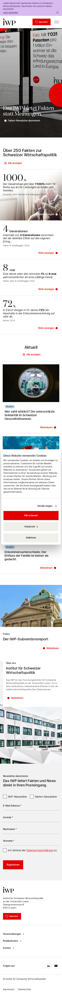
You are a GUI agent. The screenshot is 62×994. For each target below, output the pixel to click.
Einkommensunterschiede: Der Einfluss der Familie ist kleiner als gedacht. (26, 555)
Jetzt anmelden (10, 12)
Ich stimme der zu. (32, 850)
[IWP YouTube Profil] (56, 966)
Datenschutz (24, 989)
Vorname (9, 840)
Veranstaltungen (12, 934)
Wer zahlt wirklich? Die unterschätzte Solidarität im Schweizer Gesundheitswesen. (30, 415)
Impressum (8, 989)
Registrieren (13, 864)
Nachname (10, 829)
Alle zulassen (31, 515)
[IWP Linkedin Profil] (49, 966)
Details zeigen (45, 506)
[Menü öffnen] (56, 22)
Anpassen (29, 526)
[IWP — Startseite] (9, 21)
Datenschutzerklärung (39, 850)
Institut (7, 948)
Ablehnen (31, 537)
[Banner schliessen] (57, 12)
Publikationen (10, 940)
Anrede (8, 817)
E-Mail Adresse (12, 805)
